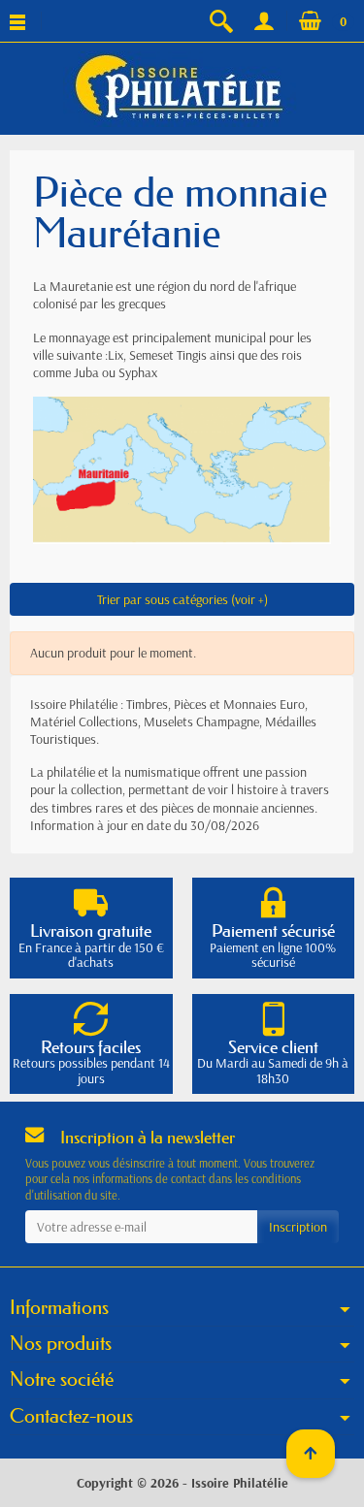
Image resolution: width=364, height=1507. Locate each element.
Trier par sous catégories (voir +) (182, 599)
